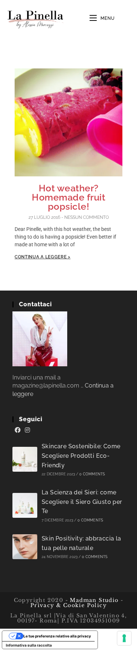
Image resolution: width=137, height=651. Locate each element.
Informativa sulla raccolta (29, 645)
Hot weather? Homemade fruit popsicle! (68, 197)
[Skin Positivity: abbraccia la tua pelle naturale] (24, 546)
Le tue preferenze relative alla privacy (57, 636)
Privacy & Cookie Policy (68, 605)
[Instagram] (27, 430)
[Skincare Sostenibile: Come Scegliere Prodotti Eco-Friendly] (24, 459)
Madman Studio (93, 600)
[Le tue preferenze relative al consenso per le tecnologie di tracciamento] (124, 638)
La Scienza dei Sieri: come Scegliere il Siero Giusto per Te (82, 502)
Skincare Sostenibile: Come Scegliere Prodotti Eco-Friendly (81, 455)
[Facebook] (17, 430)
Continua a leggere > (43, 256)
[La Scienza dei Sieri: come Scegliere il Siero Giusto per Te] (24, 505)
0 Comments (92, 474)
